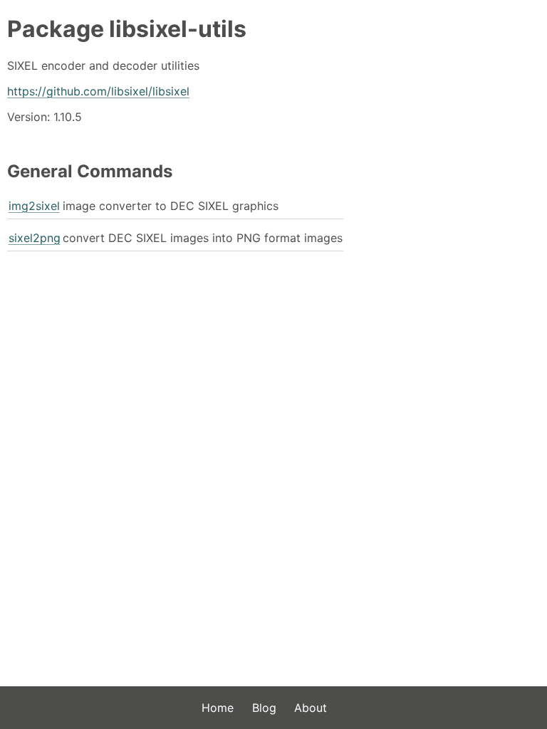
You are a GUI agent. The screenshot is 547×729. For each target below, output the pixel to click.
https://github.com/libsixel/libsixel (98, 91)
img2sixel (34, 206)
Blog (264, 708)
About (310, 708)
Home (218, 708)
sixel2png (35, 238)
